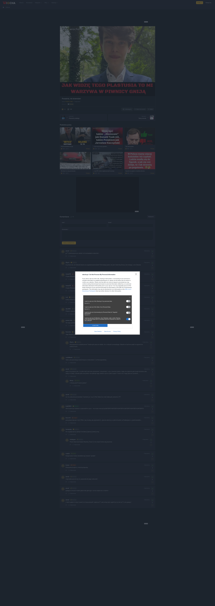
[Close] (136, 274)
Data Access (107, 331)
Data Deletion (98, 331)
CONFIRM (95, 325)
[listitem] (107, 297)
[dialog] (107, 303)
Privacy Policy (117, 331)
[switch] (128, 301)
